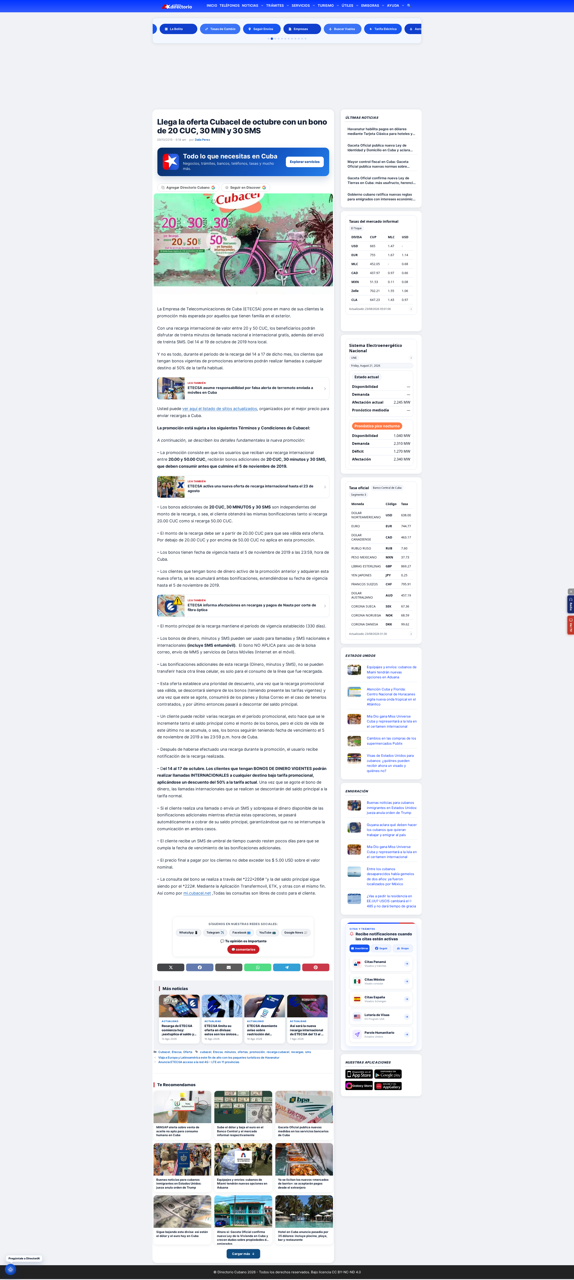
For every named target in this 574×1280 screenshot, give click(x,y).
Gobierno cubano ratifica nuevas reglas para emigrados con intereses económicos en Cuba (382, 196)
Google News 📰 (295, 932)
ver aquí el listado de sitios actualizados (219, 408)
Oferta (187, 1052)
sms (308, 1052)
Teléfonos (230, 5)
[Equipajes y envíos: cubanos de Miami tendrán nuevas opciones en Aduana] (243, 1159)
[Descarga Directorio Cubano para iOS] (359, 1077)
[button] (570, 604)
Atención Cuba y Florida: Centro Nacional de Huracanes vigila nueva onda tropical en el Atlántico (391, 697)
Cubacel (164, 1052)
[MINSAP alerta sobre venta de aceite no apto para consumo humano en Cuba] (182, 1107)
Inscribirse (361, 948)
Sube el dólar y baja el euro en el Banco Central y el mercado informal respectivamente (240, 1131)
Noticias (250, 5)
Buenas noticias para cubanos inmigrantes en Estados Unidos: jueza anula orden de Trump (178, 1183)
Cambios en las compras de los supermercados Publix (391, 741)
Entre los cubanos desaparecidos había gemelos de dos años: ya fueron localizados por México (390, 876)
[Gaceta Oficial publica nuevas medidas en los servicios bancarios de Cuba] (304, 1107)
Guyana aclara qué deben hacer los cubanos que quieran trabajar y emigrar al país (392, 830)
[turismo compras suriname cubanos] (356, 827)
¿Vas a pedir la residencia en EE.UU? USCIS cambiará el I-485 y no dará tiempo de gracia (391, 901)
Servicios (301, 5)
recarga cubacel (278, 1052)
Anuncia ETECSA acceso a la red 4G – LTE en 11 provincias (198, 1062)
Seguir (383, 948)
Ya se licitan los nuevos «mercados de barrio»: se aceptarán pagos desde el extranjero (303, 1183)
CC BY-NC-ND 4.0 (346, 1272)
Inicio (212, 5)
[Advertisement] (287, 77)
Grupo (405, 948)
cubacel (205, 1052)
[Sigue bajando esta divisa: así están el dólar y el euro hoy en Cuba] (182, 1211)
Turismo (326, 5)
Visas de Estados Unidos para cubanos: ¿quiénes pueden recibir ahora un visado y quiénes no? (390, 763)
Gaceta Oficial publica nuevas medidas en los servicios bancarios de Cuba (303, 1131)
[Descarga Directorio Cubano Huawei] (388, 1088)
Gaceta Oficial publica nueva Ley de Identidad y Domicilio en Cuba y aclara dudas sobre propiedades (379, 147)
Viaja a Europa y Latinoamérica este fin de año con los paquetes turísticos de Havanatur (218, 1057)
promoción (257, 1052)
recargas (297, 1052)
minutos (230, 1052)
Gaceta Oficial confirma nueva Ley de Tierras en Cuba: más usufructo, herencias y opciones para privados (382, 180)
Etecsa (176, 1052)
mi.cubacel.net (197, 893)
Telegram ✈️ (215, 932)
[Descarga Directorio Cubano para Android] (388, 1077)
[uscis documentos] (356, 899)
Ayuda (393, 5)
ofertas (243, 1052)
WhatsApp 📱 (188, 932)
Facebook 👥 (242, 932)
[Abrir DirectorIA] (10, 1269)
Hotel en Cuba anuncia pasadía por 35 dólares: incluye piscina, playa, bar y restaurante (303, 1235)
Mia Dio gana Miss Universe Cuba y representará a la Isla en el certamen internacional (392, 721)
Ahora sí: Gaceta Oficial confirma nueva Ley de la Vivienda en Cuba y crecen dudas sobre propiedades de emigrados (242, 1237)
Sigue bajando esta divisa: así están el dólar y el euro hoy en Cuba (182, 1234)
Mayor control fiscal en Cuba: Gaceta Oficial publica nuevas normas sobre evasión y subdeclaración (378, 164)
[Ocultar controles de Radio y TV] (571, 591)
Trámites (275, 5)
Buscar (409, 6)
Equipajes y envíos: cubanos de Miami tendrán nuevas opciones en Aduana (242, 1183)
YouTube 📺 (267, 932)
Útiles (347, 5)
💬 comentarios (243, 949)
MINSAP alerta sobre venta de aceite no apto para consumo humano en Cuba (177, 1131)
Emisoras (370, 5)
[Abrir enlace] (356, 670)
